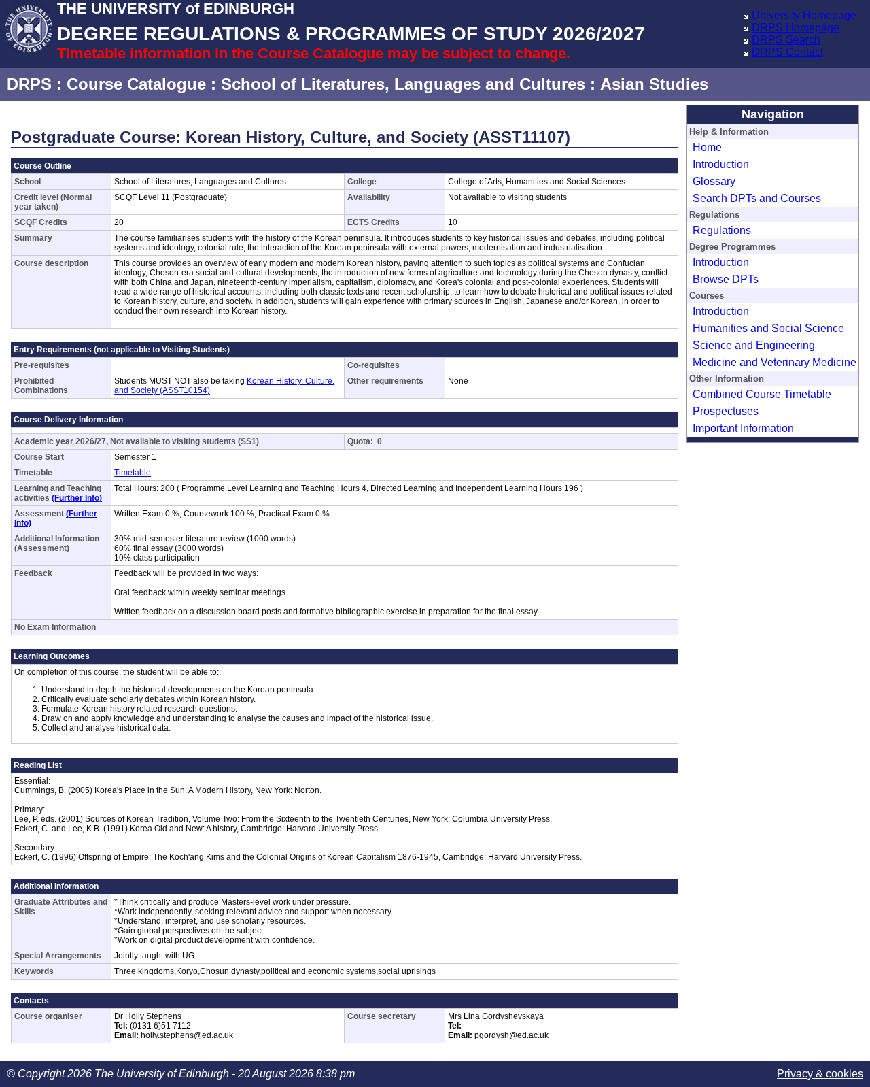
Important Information (743, 428)
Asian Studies (654, 84)
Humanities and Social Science (768, 328)
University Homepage (804, 15)
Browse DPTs (726, 279)
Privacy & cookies (820, 1074)
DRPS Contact (787, 52)
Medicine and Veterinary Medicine (774, 362)
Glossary (714, 181)
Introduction (721, 164)
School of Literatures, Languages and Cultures (403, 84)
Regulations (722, 230)
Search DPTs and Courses (757, 198)
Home (707, 147)
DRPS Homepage (795, 27)
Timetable (132, 473)
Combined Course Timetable (762, 394)
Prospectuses (726, 411)
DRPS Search (786, 40)
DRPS (29, 84)
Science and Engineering (754, 345)
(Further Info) (77, 498)
